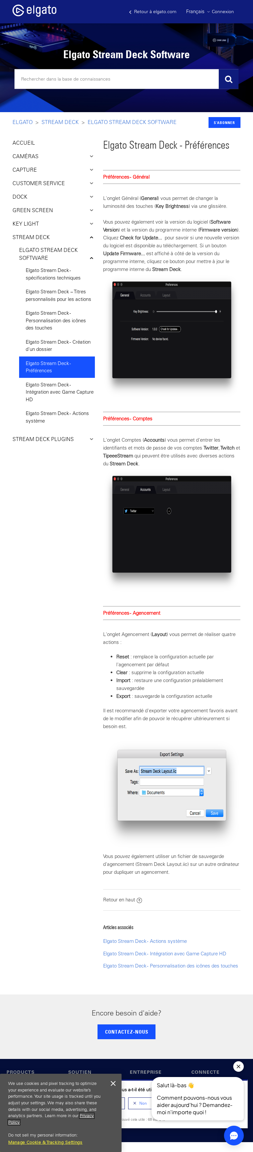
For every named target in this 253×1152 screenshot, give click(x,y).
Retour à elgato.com (154, 11)
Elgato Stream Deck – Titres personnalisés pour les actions (58, 295)
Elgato (23, 122)
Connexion (223, 11)
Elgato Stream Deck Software (132, 122)
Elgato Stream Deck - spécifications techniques (53, 274)
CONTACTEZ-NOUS (126, 1032)
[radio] (140, 1103)
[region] (61, 1113)
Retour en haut (119, 899)
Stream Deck (60, 122)
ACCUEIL (24, 142)
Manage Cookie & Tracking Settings (45, 1142)
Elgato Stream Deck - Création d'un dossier (58, 346)
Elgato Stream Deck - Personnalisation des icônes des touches (56, 320)
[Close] (113, 1083)
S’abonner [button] (224, 122)
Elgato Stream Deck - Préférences (48, 367)
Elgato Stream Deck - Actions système (57, 417)
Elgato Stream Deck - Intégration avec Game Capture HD (60, 392)
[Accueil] (34, 15)
